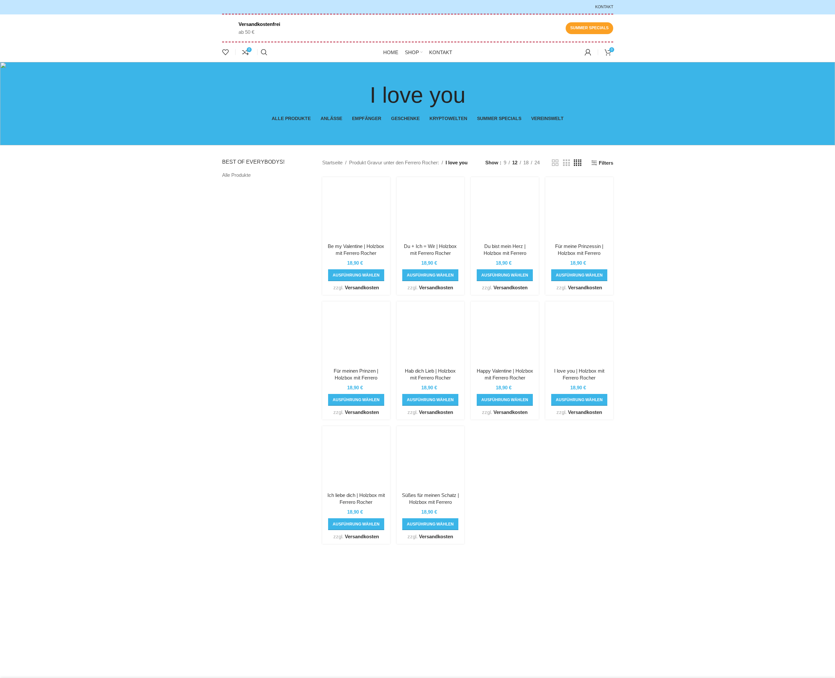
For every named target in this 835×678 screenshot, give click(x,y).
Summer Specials (589, 28)
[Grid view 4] (577, 162)
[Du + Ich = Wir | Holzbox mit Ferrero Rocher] (431, 211)
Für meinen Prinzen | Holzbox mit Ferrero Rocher (356, 377)
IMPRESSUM (504, 623)
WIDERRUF (502, 611)
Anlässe (431, 599)
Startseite (332, 162)
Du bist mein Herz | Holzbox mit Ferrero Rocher (505, 253)
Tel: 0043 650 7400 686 (254, 636)
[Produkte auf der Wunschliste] (225, 52)
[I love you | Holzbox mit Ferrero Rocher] (579, 335)
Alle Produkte (236, 175)
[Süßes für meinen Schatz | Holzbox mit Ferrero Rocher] (431, 460)
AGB (494, 587)
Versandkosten (362, 287)
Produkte (432, 623)
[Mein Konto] (588, 52)
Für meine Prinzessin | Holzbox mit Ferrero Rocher (579, 253)
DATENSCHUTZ (507, 599)
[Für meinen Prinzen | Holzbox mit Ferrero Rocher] (356, 335)
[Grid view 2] (555, 162)
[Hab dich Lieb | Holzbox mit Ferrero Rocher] (431, 335)
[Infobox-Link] (251, 28)
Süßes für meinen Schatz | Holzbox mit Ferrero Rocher (430, 502)
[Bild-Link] (267, 581)
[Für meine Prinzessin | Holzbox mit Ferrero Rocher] (579, 211)
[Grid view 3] (566, 162)
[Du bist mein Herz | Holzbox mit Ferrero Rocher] (505, 211)
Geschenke (435, 587)
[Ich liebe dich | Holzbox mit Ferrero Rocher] (356, 460)
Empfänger (434, 611)
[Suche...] (264, 52)
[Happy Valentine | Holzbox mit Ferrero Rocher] (505, 335)
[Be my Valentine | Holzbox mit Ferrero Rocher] (356, 211)
